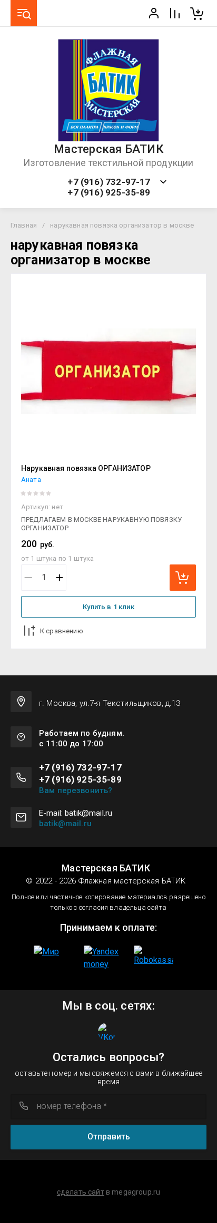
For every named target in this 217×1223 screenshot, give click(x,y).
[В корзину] (183, 577)
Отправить (108, 1137)
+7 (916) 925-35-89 (108, 193)
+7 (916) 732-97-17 (108, 182)
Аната (31, 480)
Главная (24, 225)
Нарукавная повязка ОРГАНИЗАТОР (86, 468)
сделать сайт (80, 1192)
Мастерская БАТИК (108, 149)
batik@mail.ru (65, 823)
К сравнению (61, 631)
